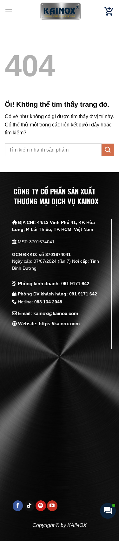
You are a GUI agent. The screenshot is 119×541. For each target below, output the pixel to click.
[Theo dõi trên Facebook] (18, 505)
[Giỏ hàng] (109, 11)
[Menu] (8, 11)
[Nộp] (108, 150)
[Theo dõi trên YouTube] (52, 505)
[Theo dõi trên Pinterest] (41, 505)
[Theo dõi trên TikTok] (29, 505)
